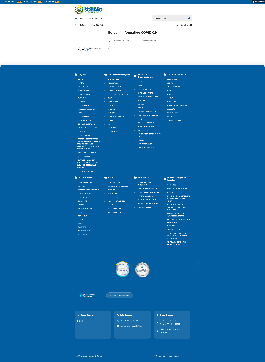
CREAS (169, 94)
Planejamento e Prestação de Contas (149, 135)
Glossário (184, 25)
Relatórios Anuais (144, 207)
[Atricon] (87, 295)
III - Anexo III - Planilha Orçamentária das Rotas (176, 215)
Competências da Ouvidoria (148, 192)
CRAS (169, 90)
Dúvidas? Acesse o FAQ (146, 196)
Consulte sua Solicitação (118, 186)
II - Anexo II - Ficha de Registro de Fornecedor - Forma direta (177, 207)
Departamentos (114, 102)
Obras (110, 120)
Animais (170, 83)
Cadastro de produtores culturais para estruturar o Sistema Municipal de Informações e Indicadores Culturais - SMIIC (88, 144)
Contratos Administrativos (178, 188)
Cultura (111, 98)
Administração (113, 79)
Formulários (113, 197)
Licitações (171, 226)
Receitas (141, 140)
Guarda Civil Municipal (117, 116)
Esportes (111, 109)
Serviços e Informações (90, 18)
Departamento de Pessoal (177, 105)
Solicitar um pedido (115, 212)
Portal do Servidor (85, 171)
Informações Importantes (148, 203)
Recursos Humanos (145, 144)
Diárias (140, 108)
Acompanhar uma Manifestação (144, 184)
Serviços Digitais (84, 156)
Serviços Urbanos (174, 120)
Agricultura (113, 83)
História (81, 83)
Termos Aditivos (173, 229)
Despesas (141, 104)
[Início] (75, 25)
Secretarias (112, 128)
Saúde (110, 124)
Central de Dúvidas (145, 93)
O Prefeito (82, 102)
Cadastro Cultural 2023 (87, 128)
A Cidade (176, 25)
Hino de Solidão (84, 94)
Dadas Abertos (83, 116)
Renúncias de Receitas (146, 147)
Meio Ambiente (172, 113)
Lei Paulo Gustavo (85, 135)
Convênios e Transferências (148, 97)
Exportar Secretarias (86, 124)
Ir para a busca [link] (14, 1)
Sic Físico (111, 205)
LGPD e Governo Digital (146, 123)
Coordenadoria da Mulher (118, 94)
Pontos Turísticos (85, 90)
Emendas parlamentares (147, 111)
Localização (83, 87)
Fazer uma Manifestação (147, 200)
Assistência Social (115, 87)
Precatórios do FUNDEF (87, 152)
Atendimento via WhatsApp (148, 188)
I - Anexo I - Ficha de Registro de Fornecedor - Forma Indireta (178, 198)
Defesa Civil (171, 102)
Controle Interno (115, 90)
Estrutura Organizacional (148, 115)
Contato (81, 131)
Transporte (112, 131)
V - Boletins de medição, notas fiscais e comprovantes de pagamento (178, 236)
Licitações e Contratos (147, 126)
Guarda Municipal (85, 182)
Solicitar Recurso (115, 208)
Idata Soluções (174, 356)
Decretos (111, 190)
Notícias (81, 113)
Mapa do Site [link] (52, 1)
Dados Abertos (143, 100)
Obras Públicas (143, 130)
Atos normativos (144, 89)
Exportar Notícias (85, 120)
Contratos (171, 185)
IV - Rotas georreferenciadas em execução (178, 221)
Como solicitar (114, 182)
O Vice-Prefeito (84, 105)
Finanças (111, 113)
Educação (112, 105)
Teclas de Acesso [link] (33, 1)
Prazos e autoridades (116, 201)
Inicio (140, 119)
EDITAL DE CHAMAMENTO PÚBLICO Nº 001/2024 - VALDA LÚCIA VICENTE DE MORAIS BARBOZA (87, 163)
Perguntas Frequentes (86, 109)
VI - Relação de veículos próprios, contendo (176, 243)
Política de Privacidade (121, 295)
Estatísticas (112, 193)
